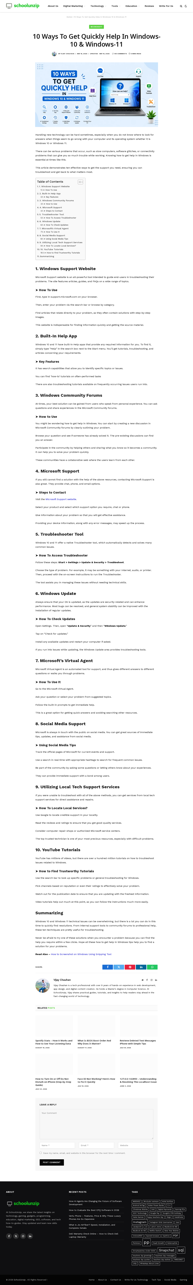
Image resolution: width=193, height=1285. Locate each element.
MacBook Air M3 (139, 1231)
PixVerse (136, 1243)
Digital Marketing (73, 6)
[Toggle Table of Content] (79, 182)
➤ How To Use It (52, 232)
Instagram (139, 1222)
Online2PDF (137, 1236)
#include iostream (151, 1202)
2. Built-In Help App (50, 193)
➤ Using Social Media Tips (56, 239)
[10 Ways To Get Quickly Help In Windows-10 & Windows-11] (96, 126)
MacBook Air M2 (171, 1227)
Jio (146, 1227)
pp (146, 1242)
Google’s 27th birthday (172, 1213)
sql (181, 1250)
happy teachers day (155, 1217)
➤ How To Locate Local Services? (60, 246)
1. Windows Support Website (54, 186)
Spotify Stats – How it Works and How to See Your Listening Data (53, 1042)
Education (131, 6)
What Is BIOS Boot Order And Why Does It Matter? (94, 1042)
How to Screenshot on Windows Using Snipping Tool (81, 954)
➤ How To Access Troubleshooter (60, 218)
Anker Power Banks (156, 1205)
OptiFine (166, 1236)
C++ (169, 1205)
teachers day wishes (161, 1260)
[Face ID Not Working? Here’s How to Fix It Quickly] (96, 1064)
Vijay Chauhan (67, 53)
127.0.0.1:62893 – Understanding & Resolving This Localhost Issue (138, 1080)
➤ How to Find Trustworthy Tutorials (62, 253)
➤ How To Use (50, 190)
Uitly (135, 1264)
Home (69, 17)
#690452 (136, 1202)
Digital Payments (165, 1209)
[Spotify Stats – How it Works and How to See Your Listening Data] (54, 1026)
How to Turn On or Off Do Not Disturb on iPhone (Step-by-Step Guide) (53, 1081)
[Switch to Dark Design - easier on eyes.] (185, 6)
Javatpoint (137, 1227)
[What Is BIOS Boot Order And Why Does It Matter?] (96, 1026)
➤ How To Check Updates (56, 225)
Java (177, 1222)
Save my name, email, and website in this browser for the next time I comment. (84, 1153)
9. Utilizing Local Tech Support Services (61, 242)
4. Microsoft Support (51, 207)
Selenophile (172, 1243)
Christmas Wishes (140, 1209)
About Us (53, 6)
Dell (153, 1209)
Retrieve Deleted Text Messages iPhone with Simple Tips (138, 1042)
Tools (114, 6)
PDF (175, 1235)
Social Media (170, 1280)
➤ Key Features (51, 197)
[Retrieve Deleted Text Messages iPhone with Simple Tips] (139, 1026)
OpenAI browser (152, 1236)
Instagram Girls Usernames (161, 1222)
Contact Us (115, 1280)
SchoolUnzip (20, 1280)
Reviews (149, 6)
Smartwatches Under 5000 (144, 1251)
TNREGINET (178, 1260)
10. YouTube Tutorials (51, 249)
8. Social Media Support (52, 235)
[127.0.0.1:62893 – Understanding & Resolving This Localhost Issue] (139, 1064)
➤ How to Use (50, 204)
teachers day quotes (141, 1260)
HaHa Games (138, 1217)
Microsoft (96, 27)
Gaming (183, 1280)
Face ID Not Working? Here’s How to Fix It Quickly (96, 1080)
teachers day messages (165, 1256)
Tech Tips (156, 1280)
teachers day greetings (142, 1256)
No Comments (120, 53)
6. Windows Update (50, 221)
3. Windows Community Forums (57, 200)
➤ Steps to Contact (53, 211)
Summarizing (47, 256)
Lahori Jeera (156, 1227)
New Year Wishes (172, 1231)
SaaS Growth (158, 1243)
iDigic (169, 1217)
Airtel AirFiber (167, 1202)
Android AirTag (139, 1205)
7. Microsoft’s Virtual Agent (53, 228)
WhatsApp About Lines (149, 1264)
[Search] (181, 6)
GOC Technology (140, 1213)
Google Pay (154, 1213)
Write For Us (166, 6)
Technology (97, 6)
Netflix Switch (155, 1231)
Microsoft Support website (61, 499)
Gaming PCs (180, 1209)
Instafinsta (179, 1217)
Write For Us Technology (136, 1280)
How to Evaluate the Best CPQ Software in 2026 (94, 1210)
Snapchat (166, 1250)
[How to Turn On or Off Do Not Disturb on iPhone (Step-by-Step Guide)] (54, 1064)
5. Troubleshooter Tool (51, 214)
